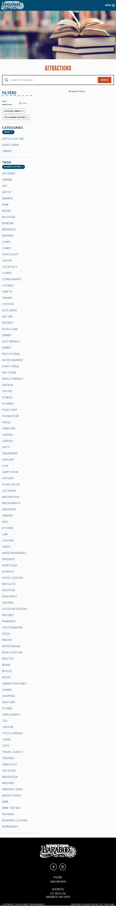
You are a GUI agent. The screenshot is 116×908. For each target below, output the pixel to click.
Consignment (12, 279)
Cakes (6, 241)
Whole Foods (11, 795)
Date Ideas (9, 310)
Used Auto (9, 764)
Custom (8, 304)
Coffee (7, 273)
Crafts (7, 291)
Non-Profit (10, 596)
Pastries (8, 615)
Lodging (8, 540)
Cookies (8, 285)
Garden (7, 441)
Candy (6, 248)
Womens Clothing (15, 820)
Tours (6, 739)
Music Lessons (12, 577)
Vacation (9, 770)
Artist (6, 192)
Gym (5, 465)
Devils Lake (10, 329)
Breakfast (9, 229)
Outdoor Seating (14, 608)
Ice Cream (9, 490)
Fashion (7, 385)
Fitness (7, 397)
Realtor (7, 658)
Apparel (7, 179)
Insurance (9, 509)
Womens (8, 814)
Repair (6, 664)
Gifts (6, 447)
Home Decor (10, 484)
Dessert (7, 322)
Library (7, 151)
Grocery (8, 459)
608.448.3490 (58, 881)
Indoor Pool (11, 496)
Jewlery (7, 515)
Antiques (8, 173)
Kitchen (7, 528)
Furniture (8, 428)
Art (4, 185)
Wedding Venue (12, 789)
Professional (11, 646)
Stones (7, 708)
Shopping (8, 696)
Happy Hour (10, 472)
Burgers (7, 235)
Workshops (10, 826)
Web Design (10, 776)
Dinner (6, 335)
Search (105, 80)
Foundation (10, 416)
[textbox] (8, 132)
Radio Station (12, 652)
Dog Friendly (11, 341)
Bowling (8, 223)
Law (5, 534)
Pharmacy (9, 621)
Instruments (11, 503)
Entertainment (12, 360)
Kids (5, 521)
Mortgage (9, 565)
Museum (8, 571)
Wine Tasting (11, 807)
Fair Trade (9, 372)
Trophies (8, 758)
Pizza (6, 633)
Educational (11, 353)
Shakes (7, 689)
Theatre (7, 727)
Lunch (6, 546)
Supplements (11, 714)
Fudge (6, 422)
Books (6, 210)
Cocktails (9, 266)
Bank (5, 204)
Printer (7, 640)
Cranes (7, 297)
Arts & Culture (13, 138)
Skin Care (8, 702)
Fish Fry (7, 391)
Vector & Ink (106, 904)
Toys (5, 745)
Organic (8, 602)
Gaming (7, 434)
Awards (7, 198)
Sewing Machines (14, 683)
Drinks (6, 347)
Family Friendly (12, 378)
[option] (18, 139)
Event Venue (10, 144)
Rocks (6, 677)
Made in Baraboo (14, 552)
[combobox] (8, 132)
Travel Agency (12, 752)
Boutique (8, 217)
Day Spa (7, 316)
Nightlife (8, 590)
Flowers (8, 403)
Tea (4, 720)
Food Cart (9, 409)
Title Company (12, 733)
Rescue (7, 671)
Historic (8, 478)
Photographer (12, 627)
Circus (7, 260)
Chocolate (10, 254)
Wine (5, 801)
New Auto (9, 584)
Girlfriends (10, 453)
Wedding (8, 783)
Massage (8, 559)
